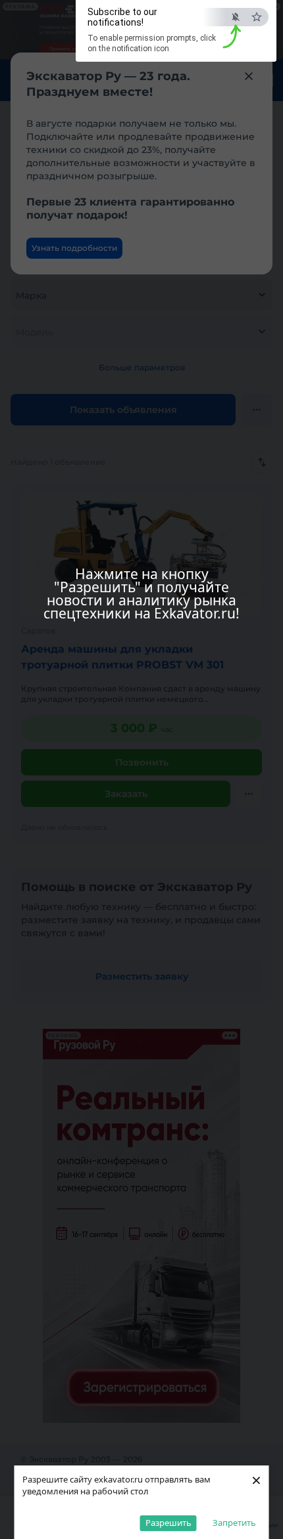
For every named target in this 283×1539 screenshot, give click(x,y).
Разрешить (168, 1522)
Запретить (234, 1522)
